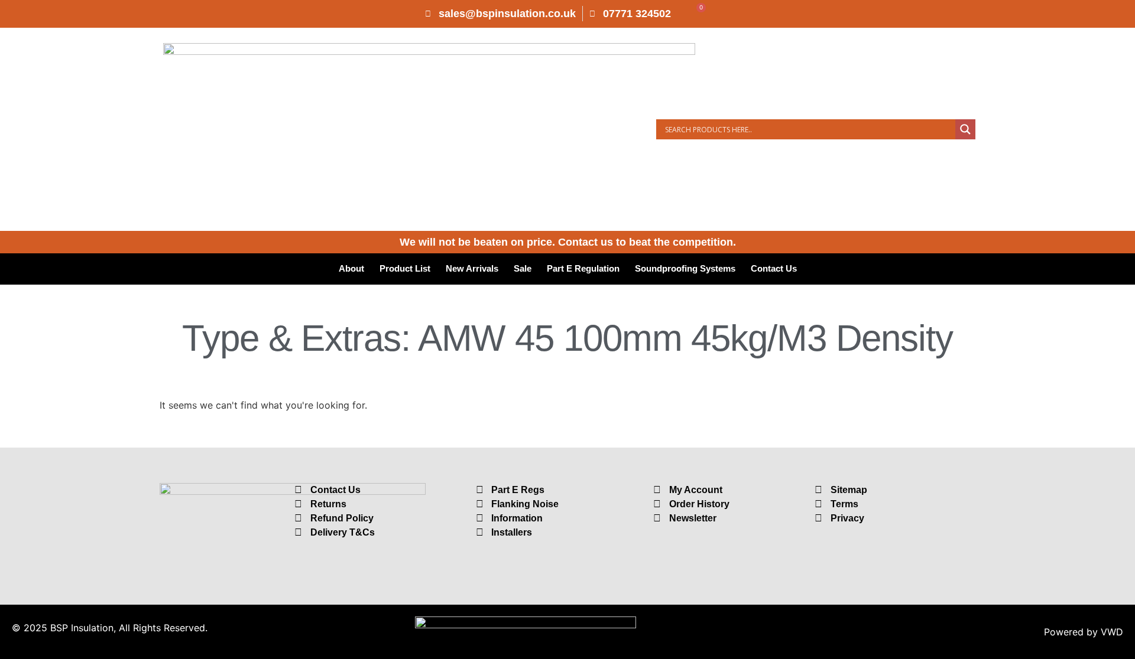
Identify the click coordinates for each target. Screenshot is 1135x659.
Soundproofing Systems (685, 268)
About (351, 268)
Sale (522, 268)
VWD (1112, 632)
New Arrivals (472, 268)
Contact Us (774, 268)
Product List (405, 268)
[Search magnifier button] (965, 129)
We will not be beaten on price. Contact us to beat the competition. (568, 242)
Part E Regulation (583, 268)
